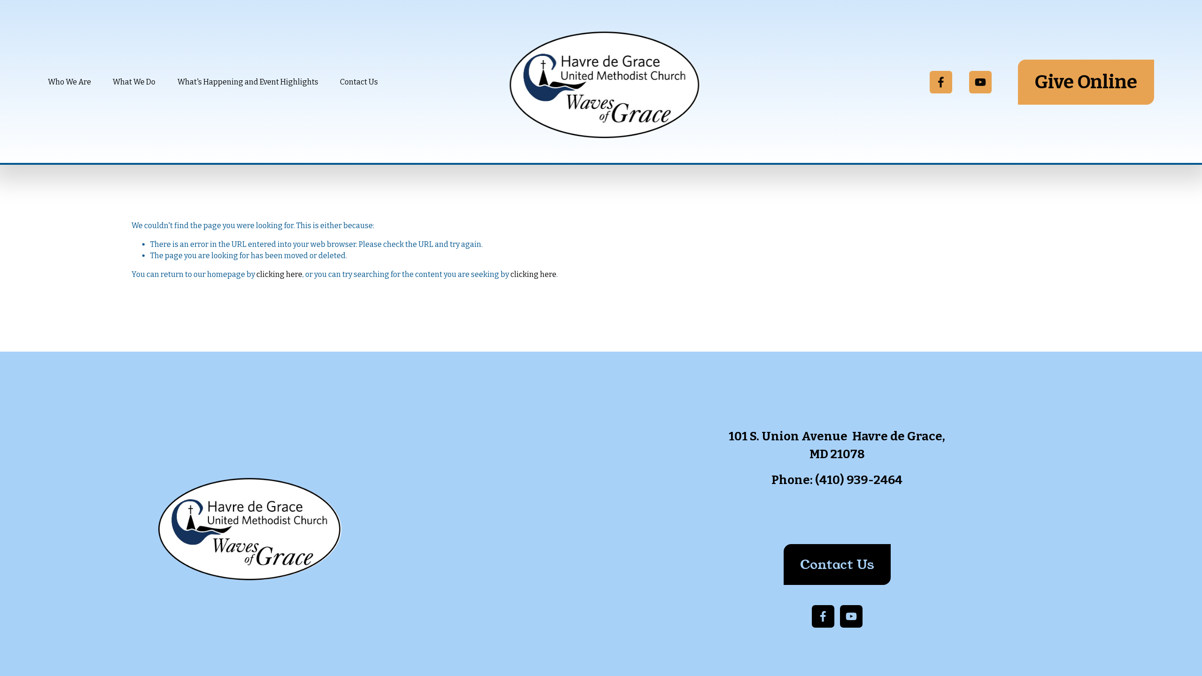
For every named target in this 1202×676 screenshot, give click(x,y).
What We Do (134, 81)
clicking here (279, 274)
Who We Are (69, 81)
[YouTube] (980, 82)
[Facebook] (941, 82)
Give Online (1085, 82)
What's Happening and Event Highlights (247, 81)
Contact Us (359, 81)
